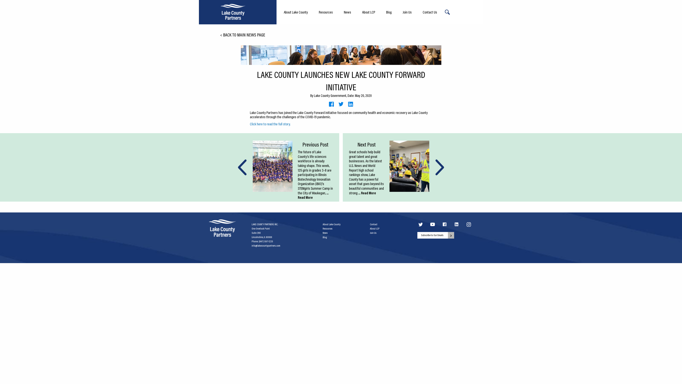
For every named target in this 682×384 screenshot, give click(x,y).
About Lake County (296, 12)
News (347, 12)
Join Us (407, 12)
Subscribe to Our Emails (432, 235)
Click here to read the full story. (270, 124)
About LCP (368, 12)
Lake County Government (330, 95)
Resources (326, 12)
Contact (373, 224)
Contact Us (430, 12)
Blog (389, 12)
